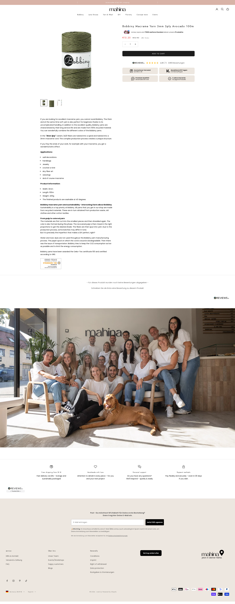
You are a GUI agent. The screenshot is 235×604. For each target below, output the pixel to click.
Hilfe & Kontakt (12, 556)
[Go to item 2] (51, 103)
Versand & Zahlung (14, 560)
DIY (119, 15)
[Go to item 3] (59, 102)
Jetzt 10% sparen (155, 522)
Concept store (142, 15)
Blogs (50, 568)
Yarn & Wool (108, 15)
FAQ (7, 564)
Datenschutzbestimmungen (118, 536)
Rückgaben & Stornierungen (102, 572)
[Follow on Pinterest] (20, 581)
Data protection (97, 568)
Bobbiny (80, 15)
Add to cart (158, 53)
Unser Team (53, 556)
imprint (93, 560)
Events (155, 15)
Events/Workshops (56, 560)
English (30, 592)
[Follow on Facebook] (7, 581)
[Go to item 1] (43, 102)
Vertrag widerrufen (151, 553)
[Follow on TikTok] (26, 581)
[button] (117, 287)
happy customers (55, 564)
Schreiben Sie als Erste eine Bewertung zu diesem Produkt (117, 288)
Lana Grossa (93, 15)
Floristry (128, 15)
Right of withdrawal (98, 564)
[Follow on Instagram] (13, 581)
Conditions (94, 556)
